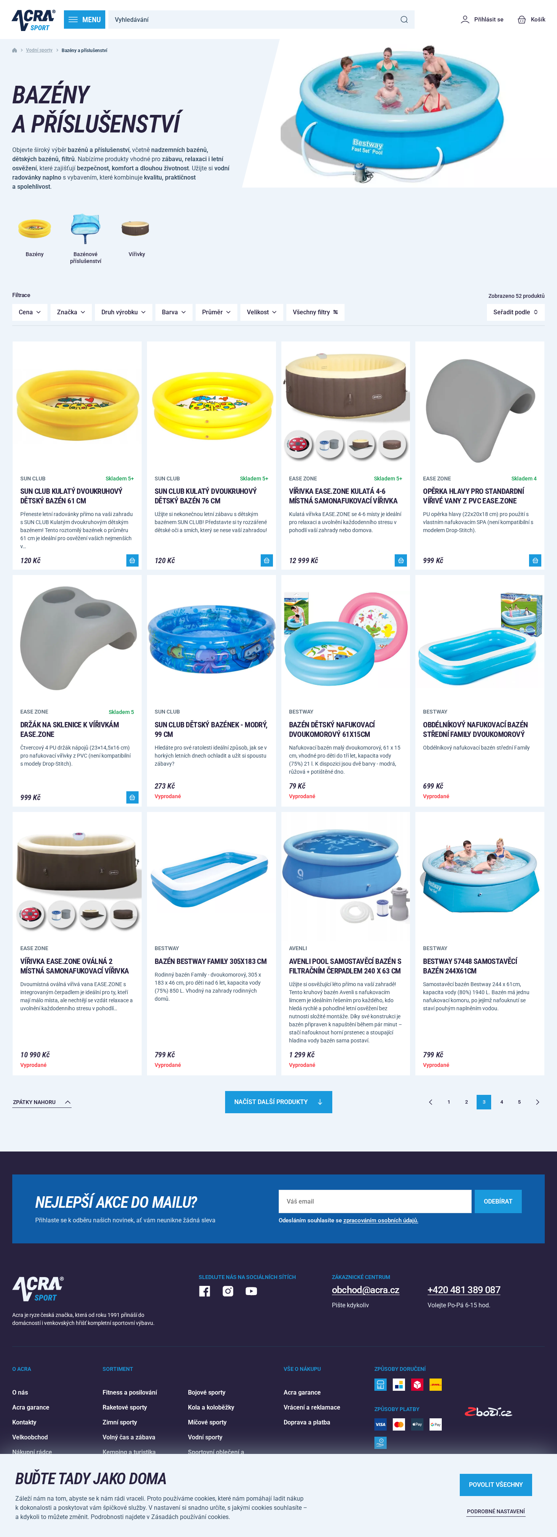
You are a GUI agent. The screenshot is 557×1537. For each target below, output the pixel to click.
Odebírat (498, 1201)
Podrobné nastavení (496, 1511)
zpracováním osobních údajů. (380, 1220)
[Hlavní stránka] (33, 19)
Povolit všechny (496, 1484)
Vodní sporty (39, 50)
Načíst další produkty (271, 1102)
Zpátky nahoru (34, 1102)
